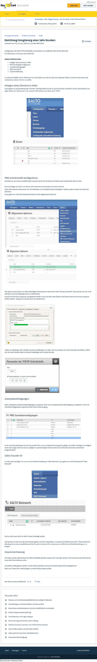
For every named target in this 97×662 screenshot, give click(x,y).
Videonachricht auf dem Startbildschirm (23, 633)
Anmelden (39, 19)
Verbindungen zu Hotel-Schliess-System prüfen (35, 568)
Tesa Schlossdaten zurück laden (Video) (23, 629)
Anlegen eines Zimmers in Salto (20, 62)
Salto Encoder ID (15, 69)
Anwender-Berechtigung (17, 637)
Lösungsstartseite (12, 35)
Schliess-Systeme (28, 35)
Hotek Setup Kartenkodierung (19, 612)
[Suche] (6, 19)
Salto (41, 35)
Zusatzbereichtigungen (17, 67)
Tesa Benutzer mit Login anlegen (20, 616)
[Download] (44, 340)
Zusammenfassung (16, 71)
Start (7, 14)
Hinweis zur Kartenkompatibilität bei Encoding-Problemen (30, 600)
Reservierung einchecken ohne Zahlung (23, 621)
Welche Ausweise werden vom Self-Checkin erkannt (28, 625)
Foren (37, 14)
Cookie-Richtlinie (83, 650)
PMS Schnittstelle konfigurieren (20, 65)
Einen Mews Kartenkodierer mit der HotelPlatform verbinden (31, 608)
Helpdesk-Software (43, 657)
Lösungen (22, 14)
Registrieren (53, 19)
